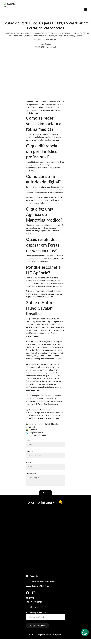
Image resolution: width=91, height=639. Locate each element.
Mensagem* (31, 474)
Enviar (45, 493)
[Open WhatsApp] (85, 632)
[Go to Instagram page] (33, 592)
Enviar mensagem (37, 626)
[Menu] (85, 9)
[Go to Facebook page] (27, 592)
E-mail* (29, 462)
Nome (28, 440)
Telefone (29, 451)
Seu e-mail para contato (36, 613)
